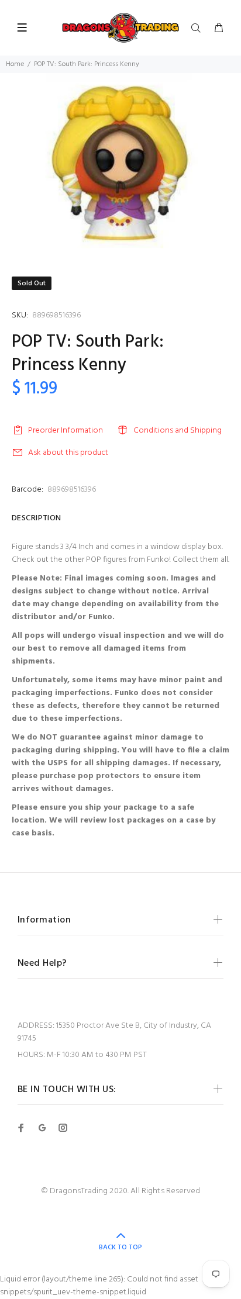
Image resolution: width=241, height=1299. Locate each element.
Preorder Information (65, 430)
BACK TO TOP (120, 1247)
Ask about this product (68, 453)
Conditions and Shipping (177, 430)
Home (15, 64)
